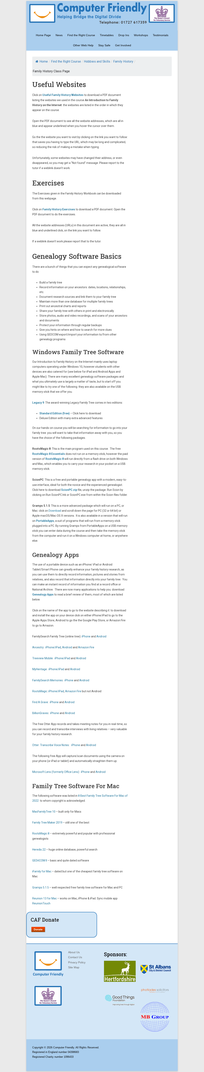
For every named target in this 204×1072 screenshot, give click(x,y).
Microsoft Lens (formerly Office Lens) (55, 771)
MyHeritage (39, 669)
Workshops (141, 35)
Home (43, 61)
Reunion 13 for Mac (44, 898)
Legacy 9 (38, 402)
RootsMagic (39, 691)
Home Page (43, 35)
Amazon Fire (86, 647)
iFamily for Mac (41, 871)
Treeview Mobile (42, 658)
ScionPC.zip (69, 489)
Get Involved (123, 45)
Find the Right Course (81, 35)
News (59, 35)
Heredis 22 (39, 849)
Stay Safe (104, 45)
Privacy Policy (76, 962)
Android (101, 636)
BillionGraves (40, 713)
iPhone (86, 636)
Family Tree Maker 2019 (47, 822)
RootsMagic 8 (54, 458)
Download (55, 510)
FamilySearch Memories (47, 680)
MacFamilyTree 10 (43, 811)
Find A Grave (40, 702)
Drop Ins (123, 35)
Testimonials (160, 35)
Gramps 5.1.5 (40, 887)
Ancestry (38, 647)
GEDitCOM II (39, 860)
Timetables (107, 35)
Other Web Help (83, 45)
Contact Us (75, 957)
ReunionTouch (41, 903)
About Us (74, 952)
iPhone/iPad (53, 647)
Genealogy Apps (43, 594)
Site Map (73, 967)
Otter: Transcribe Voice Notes (50, 745)
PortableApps (45, 520)
